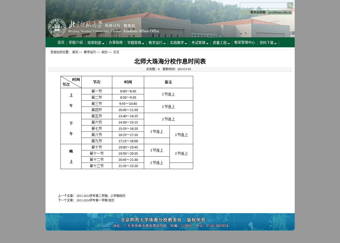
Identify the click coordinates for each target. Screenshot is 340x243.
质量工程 (220, 43)
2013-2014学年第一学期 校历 (95, 200)
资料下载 (267, 43)
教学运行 (156, 43)
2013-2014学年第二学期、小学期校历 (101, 196)
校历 (105, 52)
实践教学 (177, 43)
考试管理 (198, 43)
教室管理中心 (244, 42)
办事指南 (116, 42)
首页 (60, 42)
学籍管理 (134, 43)
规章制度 (94, 43)
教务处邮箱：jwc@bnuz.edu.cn (270, 12)
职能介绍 (76, 42)
